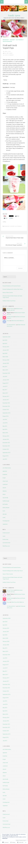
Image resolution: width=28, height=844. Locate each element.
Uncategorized (7, 41)
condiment (5, 484)
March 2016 (5, 432)
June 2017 (5, 386)
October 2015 (6, 449)
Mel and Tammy (8, 53)
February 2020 (6, 360)
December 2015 (6, 442)
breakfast (6, 39)
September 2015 (6, 452)
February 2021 (6, 346)
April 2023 (5, 340)
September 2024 (6, 336)
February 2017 (6, 396)
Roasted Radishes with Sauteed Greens (12, 285)
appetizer (5, 471)
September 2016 (6, 413)
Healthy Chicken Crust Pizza (9, 300)
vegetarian (5, 524)
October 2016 (6, 409)
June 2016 (5, 422)
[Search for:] (9, 276)
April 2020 (5, 353)
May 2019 (5, 366)
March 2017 (5, 393)
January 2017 (6, 399)
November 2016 (6, 406)
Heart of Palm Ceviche (8, 292)
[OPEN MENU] (2, 2)
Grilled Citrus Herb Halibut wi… (17, 320)
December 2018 (6, 373)
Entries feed (5, 539)
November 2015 (6, 446)
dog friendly (5, 497)
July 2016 (5, 419)
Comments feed (6, 542)
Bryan (8, 320)
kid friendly (19, 39)
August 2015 (5, 456)
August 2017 (5, 383)
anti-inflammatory (7, 467)
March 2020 (5, 356)
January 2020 (6, 363)
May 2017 (5, 389)
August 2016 (5, 416)
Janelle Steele (10, 316)
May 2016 (5, 426)
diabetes (5, 491)
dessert (12, 39)
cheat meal (5, 481)
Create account (6, 532)
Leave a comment (9, 55)
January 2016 (6, 439)
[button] (11, 170)
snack (4, 517)
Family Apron (14, 15)
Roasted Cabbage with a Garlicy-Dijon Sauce (13, 289)
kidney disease (6, 507)
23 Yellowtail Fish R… (11, 324)
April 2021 (5, 343)
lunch (4, 510)
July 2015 (5, 459)
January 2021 (6, 350)
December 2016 (6, 403)
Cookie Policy (4, 838)
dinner (4, 494)
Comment (20, 268)
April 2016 (5, 429)
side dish (5, 514)
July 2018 (5, 376)
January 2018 (6, 379)
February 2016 (6, 436)
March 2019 (5, 370)
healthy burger (6, 501)
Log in (4, 536)
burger (4, 477)
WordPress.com (6, 546)
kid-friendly (18, 226)
